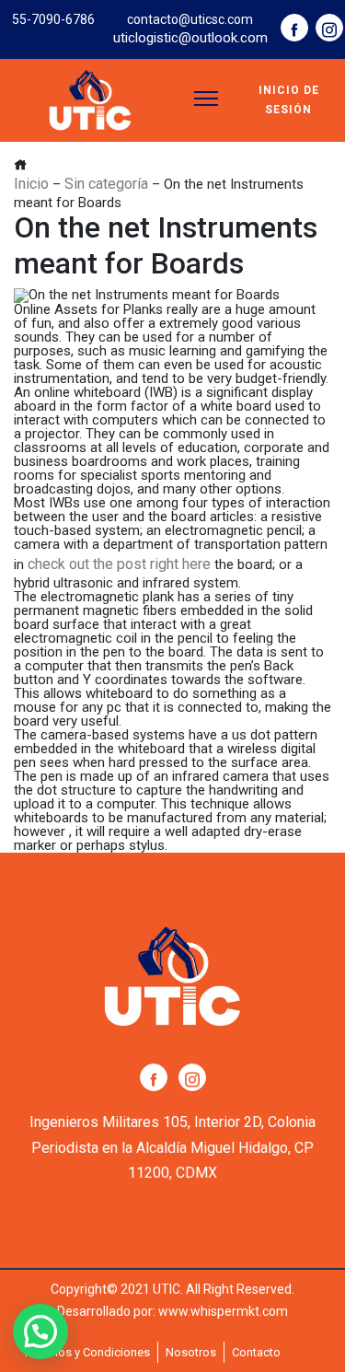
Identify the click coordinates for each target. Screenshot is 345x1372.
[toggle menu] (206, 98)
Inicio (31, 183)
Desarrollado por (105, 1311)
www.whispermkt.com (223, 1311)
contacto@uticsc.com (190, 19)
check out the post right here (119, 564)
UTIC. (168, 1289)
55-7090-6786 (53, 19)
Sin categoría (106, 183)
